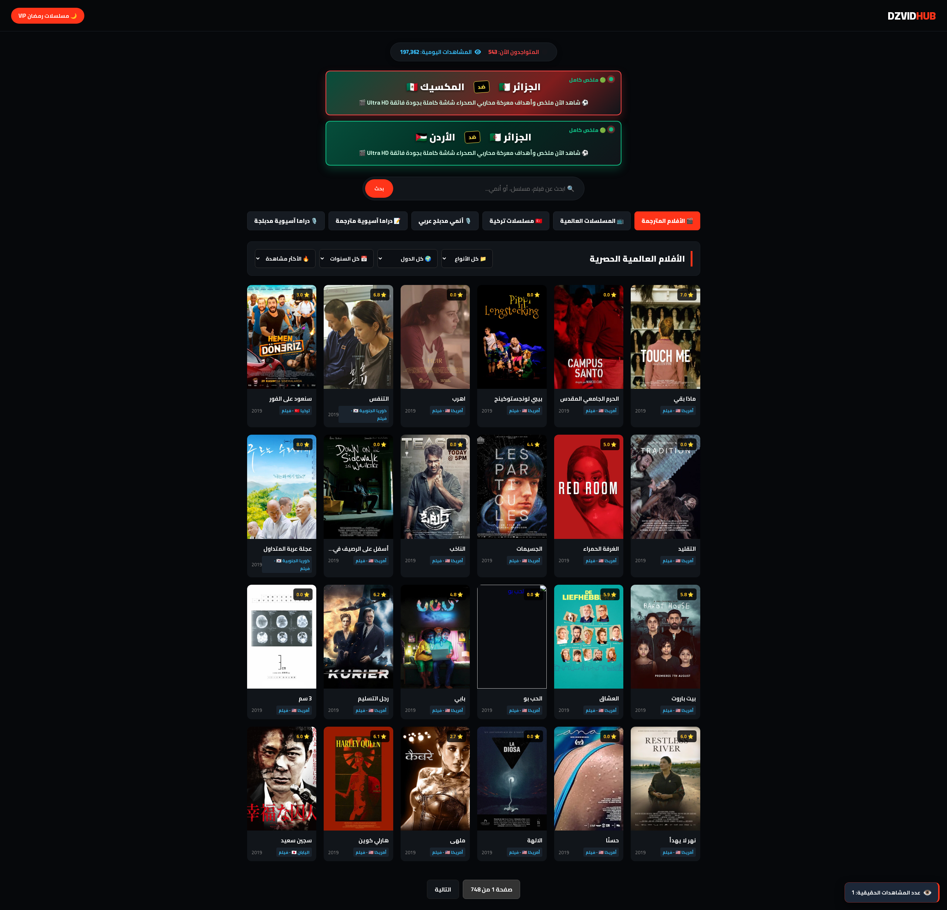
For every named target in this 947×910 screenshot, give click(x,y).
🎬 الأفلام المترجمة (667, 220)
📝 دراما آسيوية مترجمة (368, 220)
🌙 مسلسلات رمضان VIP (47, 16)
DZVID (912, 16)
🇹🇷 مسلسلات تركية (515, 220)
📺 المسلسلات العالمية (592, 220)
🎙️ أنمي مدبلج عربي (445, 220)
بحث (379, 188)
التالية (443, 889)
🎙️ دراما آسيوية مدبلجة (286, 220)
